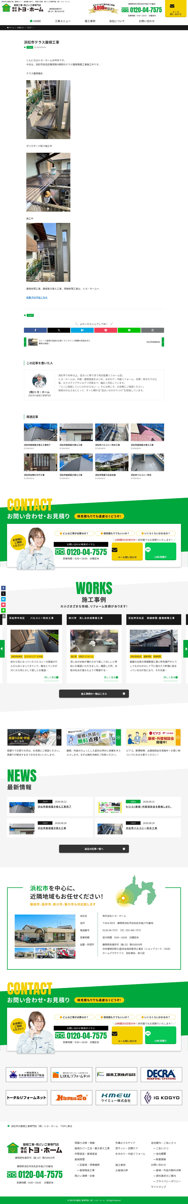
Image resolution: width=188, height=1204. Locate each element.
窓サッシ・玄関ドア (126, 1148)
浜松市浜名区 (76, 656)
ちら (45, 297)
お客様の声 (121, 1170)
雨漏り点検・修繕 (85, 1143)
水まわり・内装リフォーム (130, 1153)
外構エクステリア (125, 1143)
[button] (35, 330)
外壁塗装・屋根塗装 (86, 1153)
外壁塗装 (147, 656)
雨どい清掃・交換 (85, 1176)
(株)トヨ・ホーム (39, 391)
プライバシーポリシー (168, 1181)
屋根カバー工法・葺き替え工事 (92, 1148)
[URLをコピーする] (152, 330)
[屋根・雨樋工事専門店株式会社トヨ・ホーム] (22, 8)
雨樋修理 (97, 656)
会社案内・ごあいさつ (163, 1143)
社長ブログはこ (34, 297)
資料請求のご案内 (166, 1176)
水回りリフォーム (26, 656)
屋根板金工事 (87, 1170)
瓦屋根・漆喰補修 (90, 1164)
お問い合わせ (158, 1164)
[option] (34, 648)
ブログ (29, 47)
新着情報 (161, 1159)
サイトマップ (158, 1187)
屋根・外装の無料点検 (168, 1170)
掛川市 (14, 656)
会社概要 (161, 1153)
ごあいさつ (162, 1148)
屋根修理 (87, 656)
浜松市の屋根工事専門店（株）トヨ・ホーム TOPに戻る (41, 1126)
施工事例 (120, 1165)
